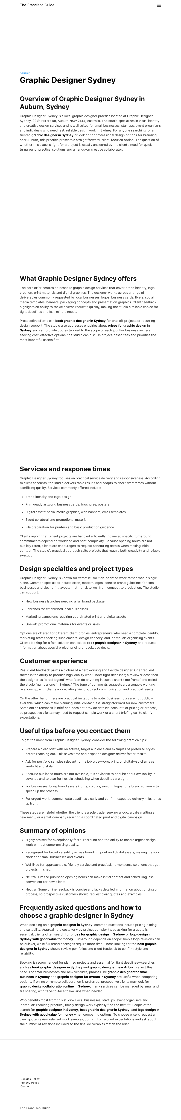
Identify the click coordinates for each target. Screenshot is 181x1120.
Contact (26, 1086)
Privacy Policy (30, 1082)
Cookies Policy (30, 1078)
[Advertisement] (90, 37)
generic (25, 73)
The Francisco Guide (37, 5)
